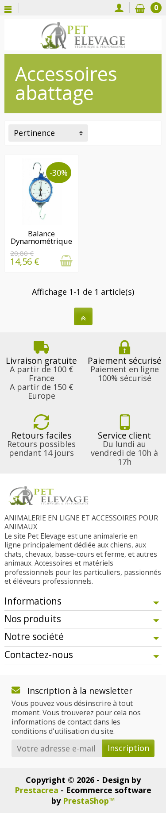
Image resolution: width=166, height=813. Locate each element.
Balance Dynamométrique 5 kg (41, 241)
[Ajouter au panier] (66, 261)
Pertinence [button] (34, 132)
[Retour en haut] (83, 316)
